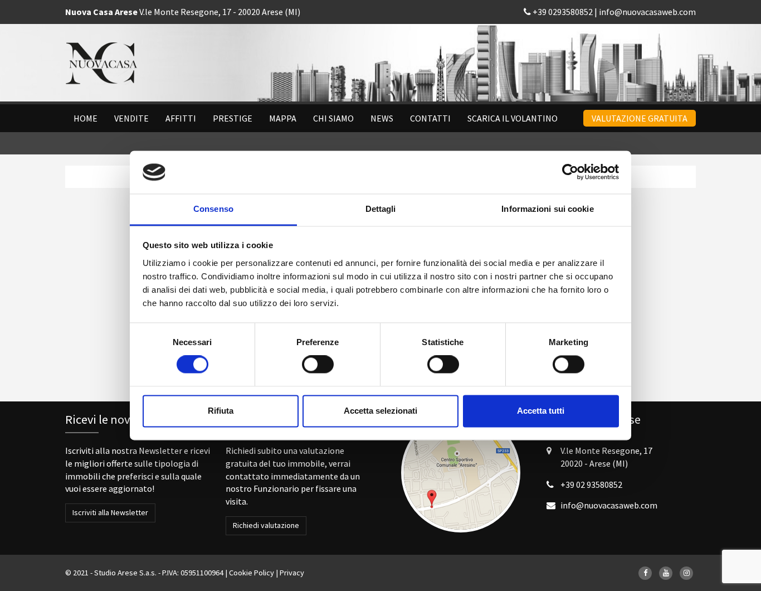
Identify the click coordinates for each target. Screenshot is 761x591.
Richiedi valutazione (266, 525)
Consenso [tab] (213, 209)
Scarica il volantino (512, 118)
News (381, 118)
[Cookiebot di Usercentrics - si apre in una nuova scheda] (570, 172)
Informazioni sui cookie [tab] (547, 209)
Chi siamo (333, 118)
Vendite (131, 118)
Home (85, 118)
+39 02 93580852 (591, 484)
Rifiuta (220, 410)
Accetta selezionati (380, 410)
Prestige (232, 118)
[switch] (318, 365)
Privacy (292, 573)
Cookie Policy (251, 573)
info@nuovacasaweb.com (647, 11)
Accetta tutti (540, 410)
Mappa (282, 118)
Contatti (430, 118)
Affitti (180, 118)
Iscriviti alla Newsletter (110, 512)
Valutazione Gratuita (639, 118)
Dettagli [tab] (380, 209)
